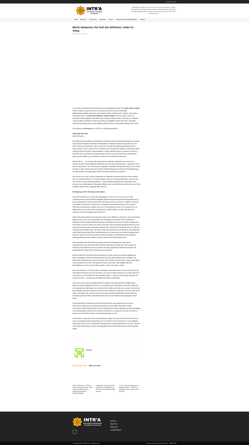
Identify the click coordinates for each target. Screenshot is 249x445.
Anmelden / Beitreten (171, 1)
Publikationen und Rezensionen (126, 19)
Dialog (111, 19)
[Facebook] (74, 1)
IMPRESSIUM (172, 443)
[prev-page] (74, 397)
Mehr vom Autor (95, 366)
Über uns (83, 19)
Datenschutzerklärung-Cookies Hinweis (157, 443)
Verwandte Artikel (80, 366)
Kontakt (142, 19)
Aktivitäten (93, 19)
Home (75, 19)
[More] (121, 338)
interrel (77, 33)
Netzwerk (102, 19)
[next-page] (77, 397)
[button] (174, 19)
